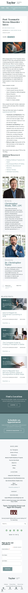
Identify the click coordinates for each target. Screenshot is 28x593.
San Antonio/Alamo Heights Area (14, 480)
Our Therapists (14, 450)
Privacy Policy (12, 584)
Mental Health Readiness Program (14, 457)
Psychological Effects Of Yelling (15, 164)
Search (25, 523)
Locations (10, 589)
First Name (4, 555)
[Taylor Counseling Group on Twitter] (10, 530)
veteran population (9, 65)
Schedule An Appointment (12, 430)
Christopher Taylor (9, 28)
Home (2, 7)
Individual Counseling (12, 172)
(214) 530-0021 (14, 495)
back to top (13, 534)
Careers (14, 465)
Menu (2, 591)
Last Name (4, 561)
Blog (7, 7)
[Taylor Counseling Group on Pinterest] (21, 530)
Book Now (16, 589)
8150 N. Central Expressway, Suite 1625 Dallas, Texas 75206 (14, 501)
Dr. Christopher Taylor (15, 30)
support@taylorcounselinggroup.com (14, 497)
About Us (14, 463)
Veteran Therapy (11, 170)
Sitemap (6, 584)
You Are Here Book (14, 460)
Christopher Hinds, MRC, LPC (13, 204)
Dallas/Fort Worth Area (14, 475)
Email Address (6, 549)
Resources (14, 455)
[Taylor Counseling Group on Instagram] (18, 530)
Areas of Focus (14, 452)
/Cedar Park (14, 484)
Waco (14, 483)
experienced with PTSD (9, 112)
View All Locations (13, 487)
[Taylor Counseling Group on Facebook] (14, 530)
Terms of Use (20, 584)
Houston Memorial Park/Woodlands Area (14, 478)
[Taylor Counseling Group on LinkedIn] (6, 530)
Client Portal (3, 589)
